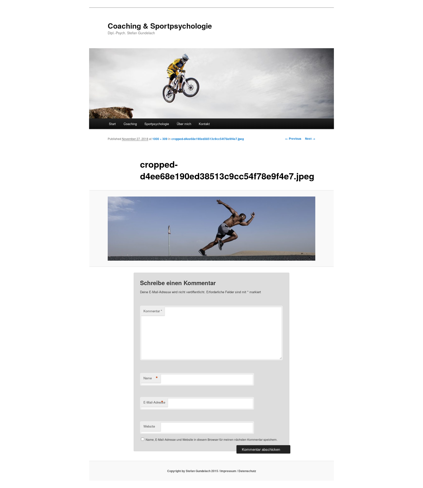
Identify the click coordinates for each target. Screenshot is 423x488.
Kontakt (204, 123)
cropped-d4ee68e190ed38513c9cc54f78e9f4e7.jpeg (207, 139)
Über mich (184, 123)
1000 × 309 (159, 139)
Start (112, 123)
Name (150, 378)
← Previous (293, 138)
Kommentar (152, 311)
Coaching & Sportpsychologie (160, 25)
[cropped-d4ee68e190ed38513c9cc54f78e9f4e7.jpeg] (211, 229)
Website (149, 426)
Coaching (130, 123)
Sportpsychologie (156, 123)
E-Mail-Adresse (154, 402)
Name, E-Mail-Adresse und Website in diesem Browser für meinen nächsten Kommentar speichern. (211, 439)
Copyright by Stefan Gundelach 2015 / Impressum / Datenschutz (211, 471)
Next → (310, 138)
